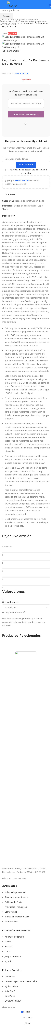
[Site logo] (13, 4)
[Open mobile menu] (3, 4)
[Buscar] (41, 4)
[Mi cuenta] (45, 4)
